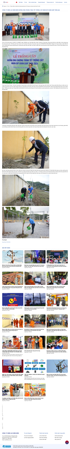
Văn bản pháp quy (59, 2)
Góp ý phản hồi (58, 439)
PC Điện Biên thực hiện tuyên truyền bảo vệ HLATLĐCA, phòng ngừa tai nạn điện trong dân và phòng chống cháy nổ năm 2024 (57, 266)
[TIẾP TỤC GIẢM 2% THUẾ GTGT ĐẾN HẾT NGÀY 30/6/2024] (35, 366)
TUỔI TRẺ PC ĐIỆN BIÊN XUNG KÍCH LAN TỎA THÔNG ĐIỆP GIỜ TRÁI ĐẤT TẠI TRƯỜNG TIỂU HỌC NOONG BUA (12, 351)
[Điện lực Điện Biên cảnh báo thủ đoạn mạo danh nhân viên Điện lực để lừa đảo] (12, 299)
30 (2, 419)
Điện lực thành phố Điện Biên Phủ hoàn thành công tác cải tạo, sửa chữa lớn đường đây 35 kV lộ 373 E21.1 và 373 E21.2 (57, 375)
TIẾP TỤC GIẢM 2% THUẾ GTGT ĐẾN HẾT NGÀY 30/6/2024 (34, 375)
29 (2, 417)
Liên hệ (65, 2)
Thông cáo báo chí (50, 2)
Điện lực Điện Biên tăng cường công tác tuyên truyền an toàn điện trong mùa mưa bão (33, 399)
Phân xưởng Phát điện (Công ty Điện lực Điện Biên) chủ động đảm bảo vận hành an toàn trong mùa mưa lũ (34, 287)
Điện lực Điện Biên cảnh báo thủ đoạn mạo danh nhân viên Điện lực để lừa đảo (12, 308)
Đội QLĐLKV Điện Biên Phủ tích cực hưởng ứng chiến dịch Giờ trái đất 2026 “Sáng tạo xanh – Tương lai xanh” (56, 308)
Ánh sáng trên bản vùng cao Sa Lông (32, 350)
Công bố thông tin (41, 2)
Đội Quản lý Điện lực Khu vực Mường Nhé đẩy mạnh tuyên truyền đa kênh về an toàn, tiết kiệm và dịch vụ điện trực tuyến (57, 351)
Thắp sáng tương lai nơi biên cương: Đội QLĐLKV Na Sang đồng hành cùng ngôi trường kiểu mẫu (12, 287)
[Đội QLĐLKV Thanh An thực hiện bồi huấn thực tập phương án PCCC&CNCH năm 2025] (35, 321)
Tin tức (25, 2)
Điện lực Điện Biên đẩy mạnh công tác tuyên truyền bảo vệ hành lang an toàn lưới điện (56, 287)
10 (2, 415)
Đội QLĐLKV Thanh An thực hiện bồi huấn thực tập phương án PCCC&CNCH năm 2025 (34, 330)
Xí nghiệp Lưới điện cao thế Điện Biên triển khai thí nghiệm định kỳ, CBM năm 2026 (12, 399)
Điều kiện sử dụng (58, 437)
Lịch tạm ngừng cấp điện (29, 437)
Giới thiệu (21, 2)
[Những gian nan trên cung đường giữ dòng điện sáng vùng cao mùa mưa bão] (35, 299)
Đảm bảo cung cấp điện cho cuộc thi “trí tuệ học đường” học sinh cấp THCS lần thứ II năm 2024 (34, 266)
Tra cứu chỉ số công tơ (28, 435)
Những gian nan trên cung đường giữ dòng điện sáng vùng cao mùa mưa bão (34, 308)
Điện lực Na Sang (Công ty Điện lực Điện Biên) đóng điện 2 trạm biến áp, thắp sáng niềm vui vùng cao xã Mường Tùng (57, 330)
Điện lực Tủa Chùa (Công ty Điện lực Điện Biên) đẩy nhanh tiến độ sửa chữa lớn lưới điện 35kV (12, 266)
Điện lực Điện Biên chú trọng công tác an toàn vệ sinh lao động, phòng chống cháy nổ (12, 330)
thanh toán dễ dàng (43, 437)
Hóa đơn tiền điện (42, 439)
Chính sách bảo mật (58, 435)
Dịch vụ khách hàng (32, 2)
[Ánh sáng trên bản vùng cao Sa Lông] (35, 342)
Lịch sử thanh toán (42, 435)
